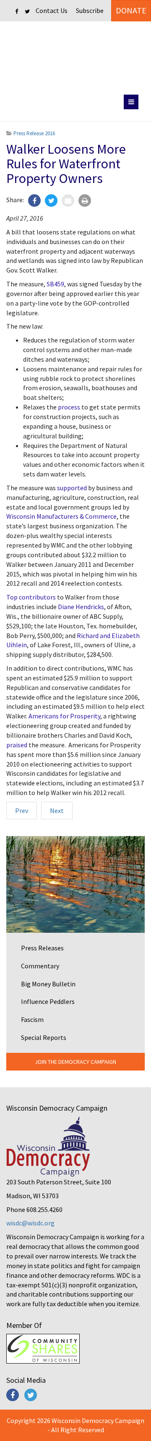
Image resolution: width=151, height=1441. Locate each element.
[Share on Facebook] (34, 200)
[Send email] (68, 200)
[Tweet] (51, 200)
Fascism (32, 1019)
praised (16, 745)
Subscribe (90, 10)
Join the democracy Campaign (75, 1061)
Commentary (40, 966)
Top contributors (31, 597)
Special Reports (43, 1037)
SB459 (55, 284)
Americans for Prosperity (64, 716)
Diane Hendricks (81, 606)
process (69, 407)
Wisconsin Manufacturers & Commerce (61, 516)
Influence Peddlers (48, 1001)
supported (72, 488)
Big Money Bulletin (48, 984)
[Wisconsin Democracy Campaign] (75, 56)
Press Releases (42, 948)
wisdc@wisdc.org (30, 1223)
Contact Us (52, 10)
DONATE (131, 10)
